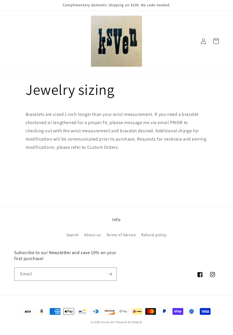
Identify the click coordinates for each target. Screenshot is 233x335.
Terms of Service (121, 234)
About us (92, 234)
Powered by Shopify (129, 322)
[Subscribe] (110, 274)
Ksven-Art (107, 322)
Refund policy (154, 234)
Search (72, 234)
